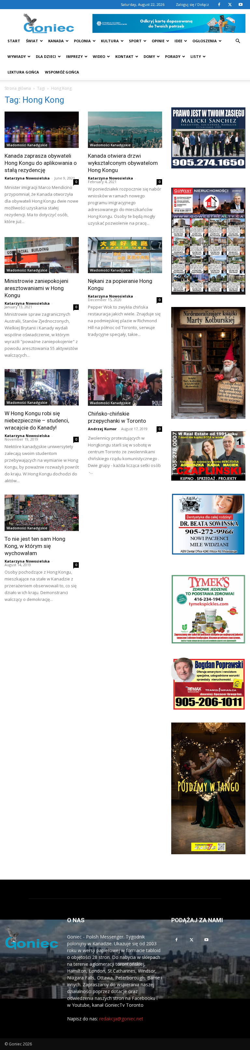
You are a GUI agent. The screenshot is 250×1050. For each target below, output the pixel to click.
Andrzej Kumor (102, 428)
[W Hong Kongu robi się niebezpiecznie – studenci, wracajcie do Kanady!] (42, 387)
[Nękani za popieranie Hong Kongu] (125, 255)
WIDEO (99, 56)
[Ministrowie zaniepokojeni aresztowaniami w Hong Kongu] (42, 255)
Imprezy (74, 56)
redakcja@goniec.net (121, 1019)
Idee (178, 40)
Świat (32, 40)
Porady (172, 56)
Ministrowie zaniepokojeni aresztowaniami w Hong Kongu (36, 288)
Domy (149, 56)
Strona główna (18, 88)
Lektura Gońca (23, 72)
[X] (230, 4)
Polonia (82, 40)
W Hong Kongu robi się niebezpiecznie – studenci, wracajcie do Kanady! (37, 420)
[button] (237, 41)
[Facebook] (219, 4)
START (13, 40)
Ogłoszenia (204, 40)
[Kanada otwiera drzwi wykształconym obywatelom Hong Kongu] (125, 130)
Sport (135, 40)
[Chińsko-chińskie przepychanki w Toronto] (125, 387)
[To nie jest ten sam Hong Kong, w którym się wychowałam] (42, 513)
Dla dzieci (46, 56)
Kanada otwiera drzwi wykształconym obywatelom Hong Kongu (123, 163)
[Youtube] (240, 4)
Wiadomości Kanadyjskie (27, 145)
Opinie (158, 40)
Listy (195, 56)
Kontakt (124, 56)
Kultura (110, 40)
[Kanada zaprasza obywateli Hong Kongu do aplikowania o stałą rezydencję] (42, 130)
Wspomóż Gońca (62, 72)
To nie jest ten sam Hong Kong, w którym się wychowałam (35, 546)
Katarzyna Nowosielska (27, 178)
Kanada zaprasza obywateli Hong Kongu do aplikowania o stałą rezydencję (41, 163)
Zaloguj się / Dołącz (192, 4)
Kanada (56, 40)
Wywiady (16, 56)
